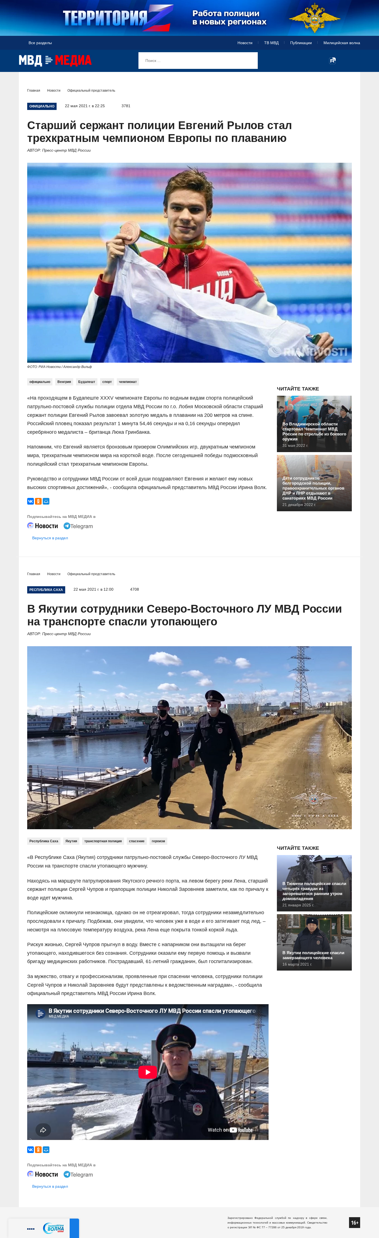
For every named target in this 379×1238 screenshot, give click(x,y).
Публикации (301, 43)
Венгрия (64, 382)
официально (39, 382)
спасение (137, 841)
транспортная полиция (103, 841)
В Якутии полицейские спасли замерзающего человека (313, 955)
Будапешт (86, 382)
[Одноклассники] (38, 501)
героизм (158, 841)
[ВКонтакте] (30, 501)
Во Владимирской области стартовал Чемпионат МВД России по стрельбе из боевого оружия (314, 431)
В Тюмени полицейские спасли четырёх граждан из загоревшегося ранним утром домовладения (314, 891)
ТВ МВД (271, 43)
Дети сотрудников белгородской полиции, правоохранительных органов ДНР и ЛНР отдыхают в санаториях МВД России (313, 488)
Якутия (71, 841)
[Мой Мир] (46, 501)
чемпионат (128, 382)
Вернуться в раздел (50, 538)
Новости (244, 43)
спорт (107, 382)
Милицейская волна (342, 43)
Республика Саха (43, 841)
